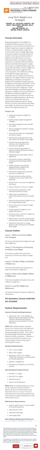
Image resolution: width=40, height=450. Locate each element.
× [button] (36, 425)
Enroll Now (27, 3)
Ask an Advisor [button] (16, 3)
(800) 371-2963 (34, 7)
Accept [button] (16, 446)
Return (35, 3)
